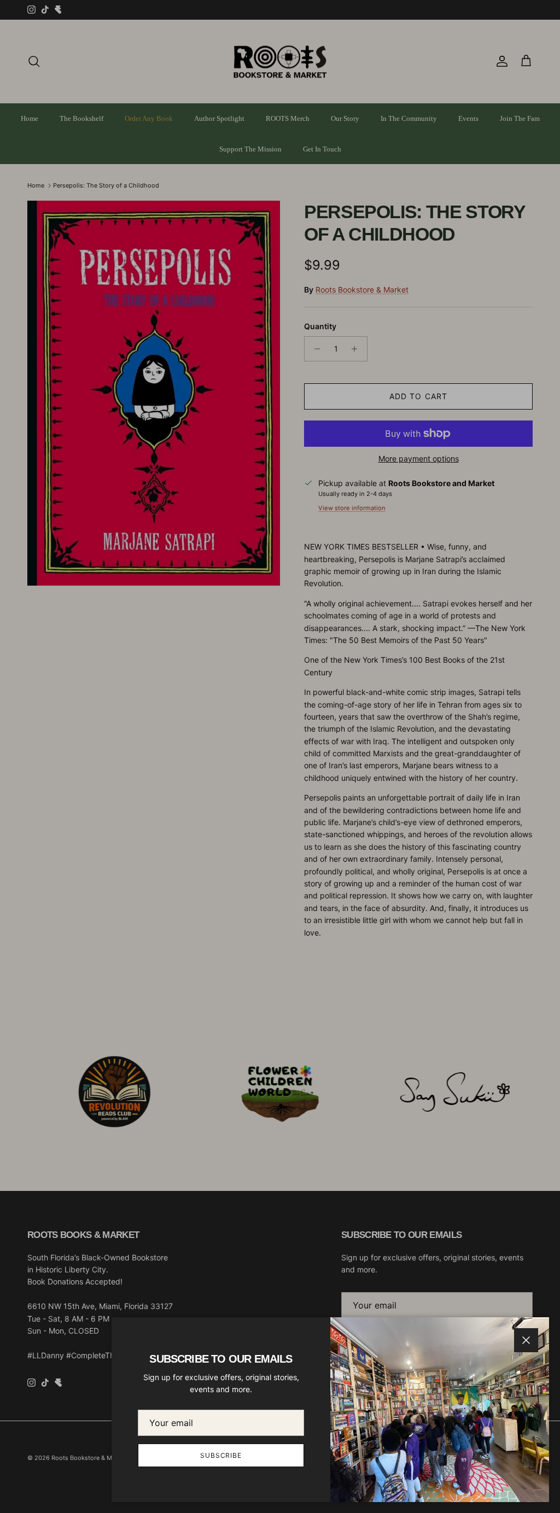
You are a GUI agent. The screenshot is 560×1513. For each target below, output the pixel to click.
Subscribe (221, 1455)
